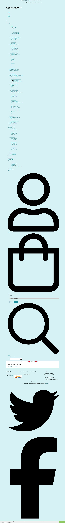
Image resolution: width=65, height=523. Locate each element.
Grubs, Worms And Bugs (14, 95)
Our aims (9, 150)
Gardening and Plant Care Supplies (14, 74)
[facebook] (33, 518)
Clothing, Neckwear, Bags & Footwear (14, 44)
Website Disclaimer (13, 165)
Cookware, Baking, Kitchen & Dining (14, 69)
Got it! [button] (62, 521)
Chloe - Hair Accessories (16, 80)
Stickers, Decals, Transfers (13, 122)
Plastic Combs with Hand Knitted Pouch (18, 81)
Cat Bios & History (12, 169)
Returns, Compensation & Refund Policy (16, 166)
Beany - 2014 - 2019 (13, 143)
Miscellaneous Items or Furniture (14, 108)
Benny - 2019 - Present (12, 128)
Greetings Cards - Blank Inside (15, 76)
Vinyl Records (13, 43)
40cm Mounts (14, 27)
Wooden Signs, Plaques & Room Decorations (17, 34)
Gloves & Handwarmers (14, 49)
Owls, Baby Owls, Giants (14, 101)
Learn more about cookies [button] (7, 522)
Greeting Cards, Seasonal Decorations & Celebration (16, 75)
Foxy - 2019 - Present (14, 133)
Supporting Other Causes (13, 154)
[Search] (21, 359)
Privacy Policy (13, 164)
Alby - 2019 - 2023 (13, 148)
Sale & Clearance (12, 116)
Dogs (12, 113)
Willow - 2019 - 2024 (14, 149)
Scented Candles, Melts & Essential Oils (15, 117)
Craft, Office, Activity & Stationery (14, 70)
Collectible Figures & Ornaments (14, 53)
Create (12, 375)
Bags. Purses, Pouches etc (14, 48)
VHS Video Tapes (13, 42)
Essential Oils (13, 118)
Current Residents (10, 127)
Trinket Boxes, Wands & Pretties (15, 54)
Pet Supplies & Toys (12, 111)
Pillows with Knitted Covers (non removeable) (17, 102)
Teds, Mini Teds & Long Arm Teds (15, 107)
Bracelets (12, 85)
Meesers (12, 97)
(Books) (23, 0)
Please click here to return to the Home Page (14, 366)
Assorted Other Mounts (16, 32)
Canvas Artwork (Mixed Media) (15, 33)
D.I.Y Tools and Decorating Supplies (14, 71)
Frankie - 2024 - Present (14, 134)
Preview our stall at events (11, 159)
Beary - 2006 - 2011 (13, 139)
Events (8, 170)
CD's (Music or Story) (14, 39)
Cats (11, 112)
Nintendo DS (13, 58)
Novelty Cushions (13, 100)
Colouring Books (12, 55)
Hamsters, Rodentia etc (14, 96)
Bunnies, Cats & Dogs (14, 91)
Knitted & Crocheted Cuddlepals (14, 90)
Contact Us (9, 155)
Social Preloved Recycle (13, 153)
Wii (11, 65)
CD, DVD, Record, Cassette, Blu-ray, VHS (15, 37)
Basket (11, 301)
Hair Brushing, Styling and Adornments (16, 79)
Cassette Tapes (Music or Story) (15, 38)
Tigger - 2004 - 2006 (14, 138)
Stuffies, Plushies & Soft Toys (13, 123)
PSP (11, 64)
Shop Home (9, 23)
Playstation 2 (13, 60)
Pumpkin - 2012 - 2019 (14, 144)
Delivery (9, 160)
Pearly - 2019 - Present (14, 132)
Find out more (47, 383)
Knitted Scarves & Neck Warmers (15, 50)
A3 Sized (14, 28)
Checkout (16, 301)
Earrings (12, 86)
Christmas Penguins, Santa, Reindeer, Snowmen (17, 92)
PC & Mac (12, 59)
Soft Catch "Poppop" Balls (14, 106)
